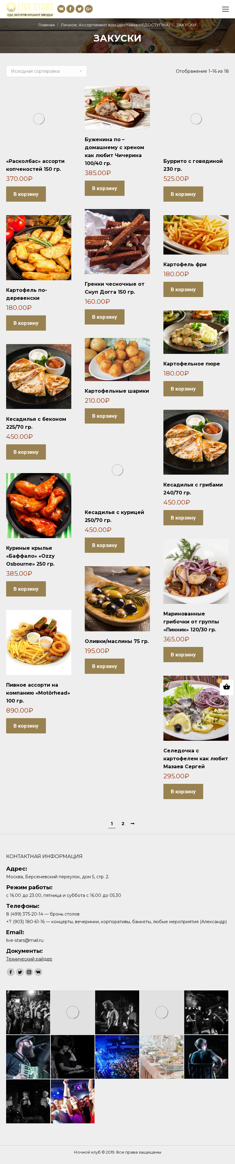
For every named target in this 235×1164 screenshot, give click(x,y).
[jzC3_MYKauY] (28, 1057)
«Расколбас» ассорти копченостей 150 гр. (35, 165)
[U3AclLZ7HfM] (28, 1101)
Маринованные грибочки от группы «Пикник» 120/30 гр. (191, 622)
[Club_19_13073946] (162, 1012)
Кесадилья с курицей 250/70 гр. (114, 516)
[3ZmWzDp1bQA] (206, 1057)
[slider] (73, 1101)
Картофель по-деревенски (26, 294)
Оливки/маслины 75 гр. (117, 641)
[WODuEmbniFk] (206, 1012)
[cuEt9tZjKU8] (28, 1012)
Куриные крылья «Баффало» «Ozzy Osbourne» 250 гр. (30, 556)
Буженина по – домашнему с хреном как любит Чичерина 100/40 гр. (114, 151)
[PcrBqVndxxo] (73, 1057)
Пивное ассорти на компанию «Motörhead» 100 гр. (38, 693)
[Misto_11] (117, 1057)
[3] (162, 1057)
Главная (47, 24)
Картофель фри (185, 264)
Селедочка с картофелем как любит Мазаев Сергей (195, 758)
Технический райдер (29, 959)
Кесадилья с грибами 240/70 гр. (193, 489)
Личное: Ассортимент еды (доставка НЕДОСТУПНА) (115, 24)
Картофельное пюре (191, 364)
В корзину (26, 194)
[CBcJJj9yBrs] (117, 1012)
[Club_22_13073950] (73, 1012)
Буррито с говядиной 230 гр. (193, 165)
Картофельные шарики (117, 391)
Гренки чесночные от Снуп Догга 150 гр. (114, 288)
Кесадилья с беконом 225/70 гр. (36, 423)
